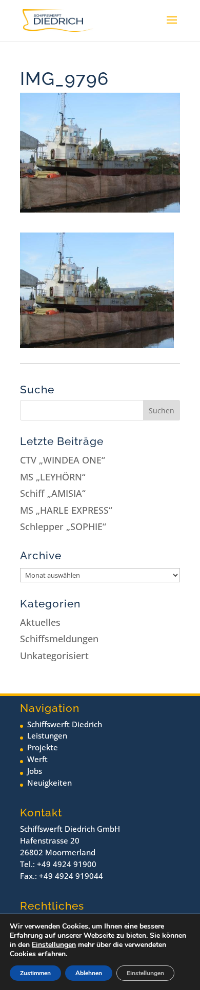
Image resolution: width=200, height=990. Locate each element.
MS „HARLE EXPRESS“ (66, 510)
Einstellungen (54, 945)
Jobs (34, 771)
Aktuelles (40, 622)
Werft (37, 759)
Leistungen (47, 735)
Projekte (42, 747)
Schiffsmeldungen (59, 639)
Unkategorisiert (54, 655)
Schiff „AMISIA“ (53, 493)
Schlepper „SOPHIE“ (63, 526)
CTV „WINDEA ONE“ (62, 460)
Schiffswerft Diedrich (64, 724)
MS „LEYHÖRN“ (53, 477)
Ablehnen (88, 973)
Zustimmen (35, 973)
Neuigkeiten (49, 782)
